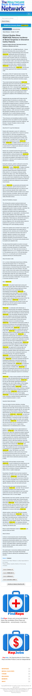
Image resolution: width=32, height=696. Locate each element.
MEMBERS (4, 679)
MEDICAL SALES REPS (8, 671)
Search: (7, 569)
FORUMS (4, 674)
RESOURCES (5, 676)
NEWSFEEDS (5, 668)
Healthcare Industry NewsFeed (15, 584)
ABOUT (4, 681)
